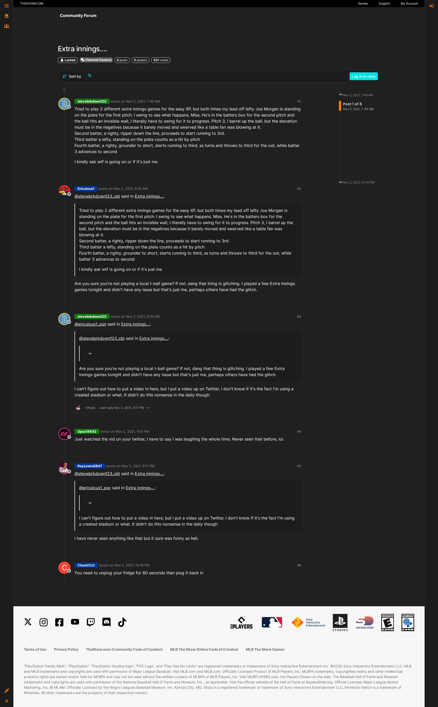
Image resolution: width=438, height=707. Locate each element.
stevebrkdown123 (92, 101)
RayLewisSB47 (90, 466)
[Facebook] (59, 622)
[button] (6, 691)
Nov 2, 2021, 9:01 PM (132, 431)
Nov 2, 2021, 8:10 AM (143, 316)
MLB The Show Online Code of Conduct (204, 649)
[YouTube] (75, 622)
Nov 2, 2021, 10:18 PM (132, 565)
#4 (299, 431)
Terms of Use (35, 649)
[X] (28, 622)
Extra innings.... (149, 196)
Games (363, 3)
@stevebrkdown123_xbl (97, 196)
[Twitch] (91, 622)
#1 (299, 101)
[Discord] (106, 622)
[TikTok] (122, 622)
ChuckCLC (86, 565)
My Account (409, 3)
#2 (299, 189)
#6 (299, 565)
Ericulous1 (86, 189)
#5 (299, 466)
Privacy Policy (66, 649)
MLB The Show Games (265, 649)
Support (384, 3)
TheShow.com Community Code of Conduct (124, 649)
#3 (299, 316)
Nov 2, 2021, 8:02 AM (131, 189)
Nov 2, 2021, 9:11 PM (138, 466)
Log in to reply (364, 76)
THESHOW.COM (31, 3)
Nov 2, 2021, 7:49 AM (143, 101)
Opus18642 (87, 431)
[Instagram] (44, 622)
